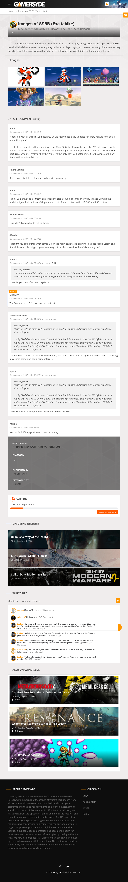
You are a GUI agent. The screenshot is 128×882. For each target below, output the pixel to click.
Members (13, 601)
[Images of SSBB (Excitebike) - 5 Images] (26, 76)
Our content (89, 802)
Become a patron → (107, 512)
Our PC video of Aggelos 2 (27, 755)
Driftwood (21, 649)
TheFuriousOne (18, 315)
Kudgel (13, 423)
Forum (86, 814)
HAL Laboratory (19, 473)
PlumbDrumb (17, 169)
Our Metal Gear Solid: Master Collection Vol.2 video (41, 692)
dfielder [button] (54, 263)
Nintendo (16, 483)
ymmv (13, 128)
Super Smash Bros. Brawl (36, 446)
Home (11, 11)
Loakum (20, 624)
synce (13, 371)
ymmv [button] (53, 319)
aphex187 (21, 617)
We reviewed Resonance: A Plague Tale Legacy (39, 723)
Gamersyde (55, 872)
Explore (87, 808)
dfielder (14, 235)
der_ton (20, 610)
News (85, 796)
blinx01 (13, 259)
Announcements (30, 601)
